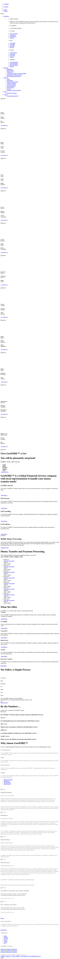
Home (5, 936)
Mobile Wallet (10, 70)
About (5, 91)
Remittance (9, 69)
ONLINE (6, 556)
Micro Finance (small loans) (14, 76)
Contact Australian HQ (12, 96)
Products (6, 67)
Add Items (12, 54)
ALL (2, 556)
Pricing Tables (10, 87)
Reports (12, 38)
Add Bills (12, 44)
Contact (6, 94)
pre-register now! (4, 125)
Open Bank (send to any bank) (14, 75)
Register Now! (5, 472)
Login (5, 9)
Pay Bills (12, 46)
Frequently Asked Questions (14, 90)
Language (6, 4)
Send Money (13, 36)
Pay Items (12, 55)
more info (6, 561)
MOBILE (17, 556)
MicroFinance (7, 784)
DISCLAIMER (16, 956)
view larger (11, 561)
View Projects (13, 52)
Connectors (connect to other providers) (16, 73)
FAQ (5, 943)
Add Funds (13, 35)
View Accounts (14, 33)
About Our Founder (12, 93)
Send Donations (14, 65)
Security (9, 89)
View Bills (12, 43)
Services (6, 77)
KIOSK (11, 556)
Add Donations (14, 63)
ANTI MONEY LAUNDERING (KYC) (30, 956)
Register (6, 11)
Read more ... (4, 930)
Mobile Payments (8, 779)
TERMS (3, 956)
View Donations (14, 62)
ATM (21, 556)
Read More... (4, 495)
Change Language (11, 83)
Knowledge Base (11, 86)
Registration (10, 80)
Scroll (2, 957)
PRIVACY (8, 956)
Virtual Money (7, 782)
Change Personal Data (12, 82)
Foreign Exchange (11, 84)
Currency (6, 6)
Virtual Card (10, 72)
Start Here (6, 16)
